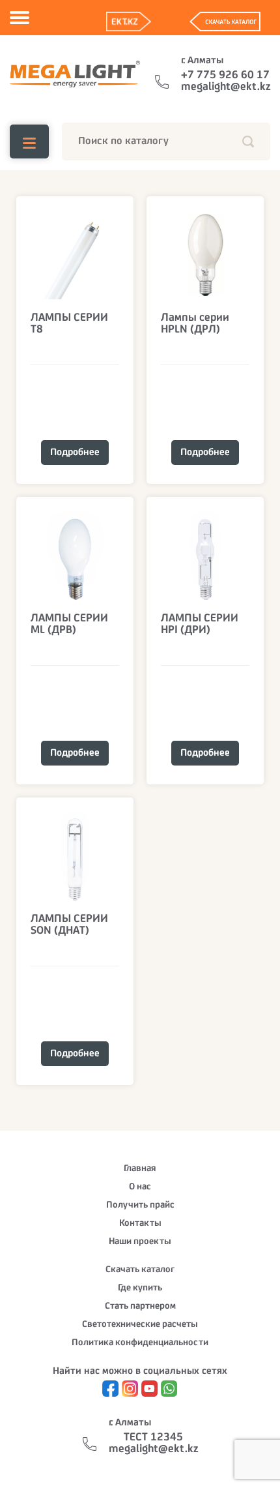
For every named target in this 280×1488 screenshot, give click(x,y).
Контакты (140, 1223)
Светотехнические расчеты (140, 1325)
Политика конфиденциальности (140, 1343)
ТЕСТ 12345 (153, 1438)
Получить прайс (140, 1205)
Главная (140, 1169)
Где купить (140, 1288)
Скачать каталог (140, 1270)
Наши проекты (140, 1242)
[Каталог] (29, 141)
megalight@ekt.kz (225, 87)
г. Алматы (202, 60)
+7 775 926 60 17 (225, 76)
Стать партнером (140, 1306)
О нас (140, 1187)
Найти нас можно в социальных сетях (140, 1371)
